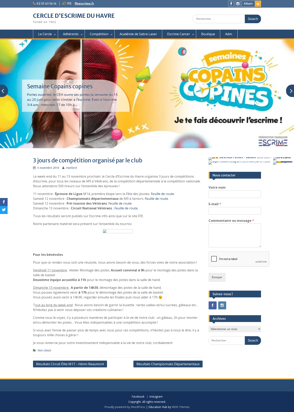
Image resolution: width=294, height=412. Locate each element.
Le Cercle (45, 34)
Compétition (99, 34)
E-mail (215, 204)
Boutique (208, 34)
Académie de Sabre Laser (138, 34)
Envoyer (217, 277)
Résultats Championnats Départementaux (168, 364)
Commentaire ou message (231, 221)
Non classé (44, 350)
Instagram (156, 396)
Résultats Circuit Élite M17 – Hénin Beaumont (70, 364)
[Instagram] (238, 4)
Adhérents (71, 34)
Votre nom (217, 187)
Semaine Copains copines (60, 86)
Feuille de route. (120, 203)
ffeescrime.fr (84, 3)
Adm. (228, 34)
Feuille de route (162, 194)
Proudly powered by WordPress (124, 407)
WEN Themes (181, 407)
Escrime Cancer (178, 34)
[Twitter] (4, 210)
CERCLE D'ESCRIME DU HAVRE (74, 15)
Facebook (138, 396)
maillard (71, 168)
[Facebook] (231, 4)
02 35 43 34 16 (46, 3)
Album (248, 3)
